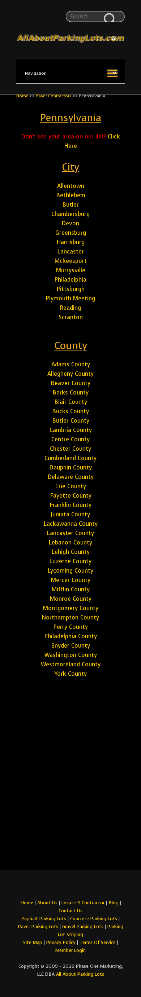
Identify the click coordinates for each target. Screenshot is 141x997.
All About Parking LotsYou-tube (77, 886)
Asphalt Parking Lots (44, 919)
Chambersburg (70, 214)
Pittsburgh (71, 289)
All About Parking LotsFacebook (64, 886)
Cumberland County (70, 458)
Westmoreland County (71, 664)
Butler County (70, 420)
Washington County (70, 655)
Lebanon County (70, 542)
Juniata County (70, 514)
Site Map (32, 942)
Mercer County (70, 580)
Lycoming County (70, 570)
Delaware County (71, 477)
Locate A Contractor (82, 903)
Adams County (70, 364)
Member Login (70, 950)
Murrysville (70, 270)
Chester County (70, 449)
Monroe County (70, 599)
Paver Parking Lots (38, 926)
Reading (70, 308)
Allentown (70, 186)
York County (70, 674)
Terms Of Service (98, 942)
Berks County (70, 392)
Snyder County (70, 645)
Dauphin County (71, 467)
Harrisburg (70, 242)
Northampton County (70, 617)
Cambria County (71, 430)
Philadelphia (70, 279)
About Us (47, 903)
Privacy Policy (61, 942)
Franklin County (70, 505)
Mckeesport (71, 261)
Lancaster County (70, 533)
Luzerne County (70, 561)
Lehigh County (71, 552)
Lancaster (70, 251)
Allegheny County (70, 374)
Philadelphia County (70, 636)
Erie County (70, 486)
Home (22, 96)
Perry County (71, 627)
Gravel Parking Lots (82, 926)
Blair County (70, 402)
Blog (113, 903)
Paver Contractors (54, 96)
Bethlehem (70, 195)
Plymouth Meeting (70, 298)
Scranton (71, 317)
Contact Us (70, 911)
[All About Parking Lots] (70, 24)
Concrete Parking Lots (93, 919)
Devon (70, 223)
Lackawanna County (71, 524)
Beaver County (70, 383)
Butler (70, 204)
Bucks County (70, 411)
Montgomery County (70, 608)
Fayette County (70, 495)
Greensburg (70, 233)
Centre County (70, 439)
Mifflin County (71, 589)
